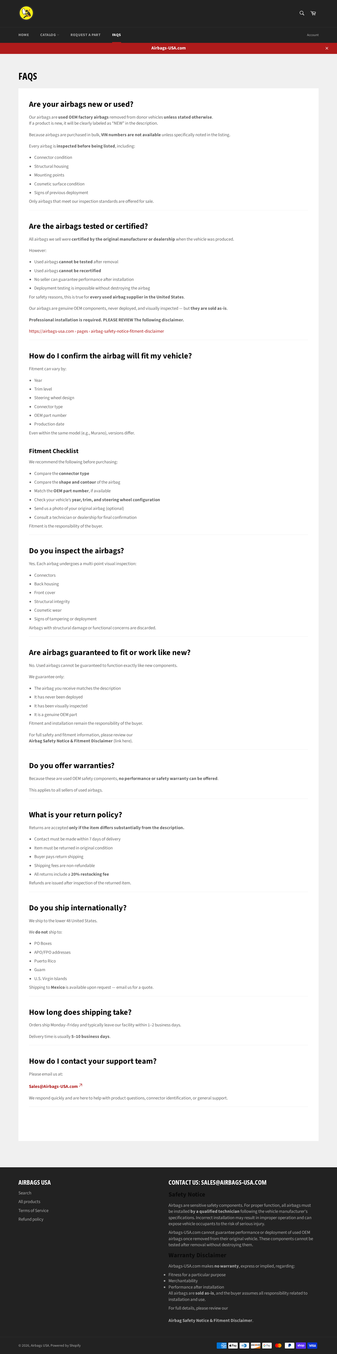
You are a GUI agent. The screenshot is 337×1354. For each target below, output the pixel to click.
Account (313, 35)
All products (29, 1202)
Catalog (48, 35)
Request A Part (86, 35)
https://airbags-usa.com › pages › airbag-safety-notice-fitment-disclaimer (96, 331)
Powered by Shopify (66, 1345)
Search (24, 1193)
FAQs (116, 35)
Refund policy (30, 1219)
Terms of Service (33, 1211)
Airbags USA (40, 1345)
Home (23, 35)
